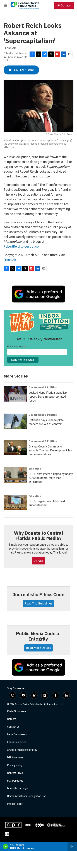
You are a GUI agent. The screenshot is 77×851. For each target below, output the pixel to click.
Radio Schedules (16, 711)
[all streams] (72, 846)
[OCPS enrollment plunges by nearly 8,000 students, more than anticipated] (15, 475)
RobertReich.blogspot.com (23, 246)
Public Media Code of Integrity (38, 636)
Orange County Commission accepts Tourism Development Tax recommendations (50, 450)
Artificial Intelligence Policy (22, 750)
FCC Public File (15, 780)
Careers (11, 719)
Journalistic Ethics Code (38, 594)
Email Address (16, 346)
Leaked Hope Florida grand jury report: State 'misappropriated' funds (48, 396)
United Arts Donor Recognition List (26, 796)
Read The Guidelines (38, 603)
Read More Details (38, 648)
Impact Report (15, 804)
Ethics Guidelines (16, 742)
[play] (5, 846)
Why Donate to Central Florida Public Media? (38, 535)
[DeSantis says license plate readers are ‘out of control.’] (15, 421)
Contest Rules (15, 773)
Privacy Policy (15, 765)
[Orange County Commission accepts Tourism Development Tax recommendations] (15, 447)
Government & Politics (43, 387)
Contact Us (13, 726)
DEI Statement (15, 757)
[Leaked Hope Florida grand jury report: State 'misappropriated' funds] (15, 394)
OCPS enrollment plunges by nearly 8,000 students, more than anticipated (51, 478)
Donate (66, 5)
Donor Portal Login (17, 788)
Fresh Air (10, 260)
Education (35, 468)
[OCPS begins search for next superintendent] (15, 502)
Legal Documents (17, 734)
